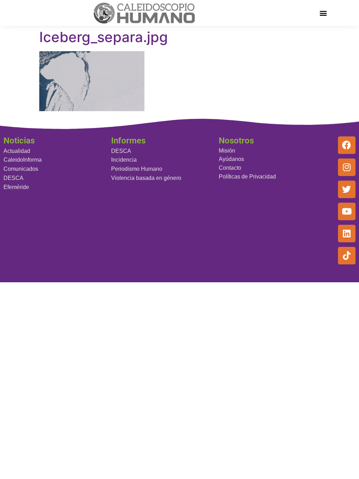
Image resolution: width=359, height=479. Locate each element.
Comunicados (21, 169)
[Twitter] (346, 189)
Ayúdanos (231, 159)
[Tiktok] (346, 255)
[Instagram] (346, 167)
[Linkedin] (346, 233)
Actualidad (17, 151)
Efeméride (16, 187)
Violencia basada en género (146, 178)
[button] (323, 13)
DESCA (13, 178)
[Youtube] (346, 211)
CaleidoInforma (23, 160)
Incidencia (124, 160)
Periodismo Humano (136, 169)
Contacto (230, 168)
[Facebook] (346, 145)
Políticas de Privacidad (247, 177)
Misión (227, 151)
